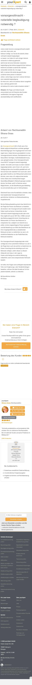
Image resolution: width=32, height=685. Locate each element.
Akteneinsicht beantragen (23, 565)
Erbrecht (21, 29)
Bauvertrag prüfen (6, 545)
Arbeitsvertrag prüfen (6, 571)
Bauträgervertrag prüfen (7, 548)
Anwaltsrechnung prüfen (23, 569)
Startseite (3, 6)
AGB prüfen (4, 560)
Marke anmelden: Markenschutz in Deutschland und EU (7, 565)
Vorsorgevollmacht (8, 146)
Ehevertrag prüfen (21, 562)
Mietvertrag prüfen (6, 581)
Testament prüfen (21, 559)
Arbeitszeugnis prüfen (7, 574)
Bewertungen (4, 603)
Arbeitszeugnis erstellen (7, 577)
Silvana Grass (6, 403)
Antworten (11, 6)
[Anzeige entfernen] (31, 678)
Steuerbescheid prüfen (22, 550)
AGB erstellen (4, 557)
